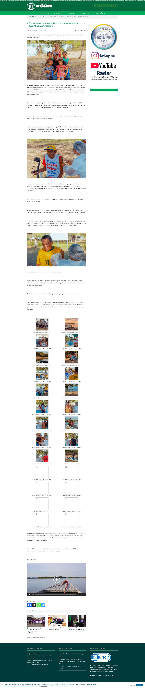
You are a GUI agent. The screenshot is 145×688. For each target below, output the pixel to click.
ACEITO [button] (140, 685)
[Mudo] (81, 594)
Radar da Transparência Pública (109, 675)
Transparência (100, 13)
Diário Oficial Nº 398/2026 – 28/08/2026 (68, 654)
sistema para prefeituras (111, 665)
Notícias (77, 30)
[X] (34, 605)
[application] (56, 579)
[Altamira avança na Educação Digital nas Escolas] (57, 621)
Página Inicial (45, 13)
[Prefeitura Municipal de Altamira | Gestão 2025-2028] (39, 6)
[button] (56, 579)
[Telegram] (43, 605)
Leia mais (44, 686)
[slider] (55, 594)
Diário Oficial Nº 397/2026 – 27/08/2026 (68, 666)
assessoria (102, 667)
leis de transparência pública (97, 671)
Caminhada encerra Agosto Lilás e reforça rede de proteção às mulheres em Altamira (35, 630)
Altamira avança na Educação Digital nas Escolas (56, 628)
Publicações (85, 13)
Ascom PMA (32, 30)
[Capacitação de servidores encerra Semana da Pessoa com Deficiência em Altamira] (77, 621)
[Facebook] (29, 605)
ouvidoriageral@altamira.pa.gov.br (40, 664)
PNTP (97, 675)
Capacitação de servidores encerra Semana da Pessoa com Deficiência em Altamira (77, 629)
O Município (57, 13)
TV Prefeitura (82, 30)
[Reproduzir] (29, 594)
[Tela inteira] (84, 594)
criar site (100, 665)
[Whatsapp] (39, 605)
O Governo (71, 13)
